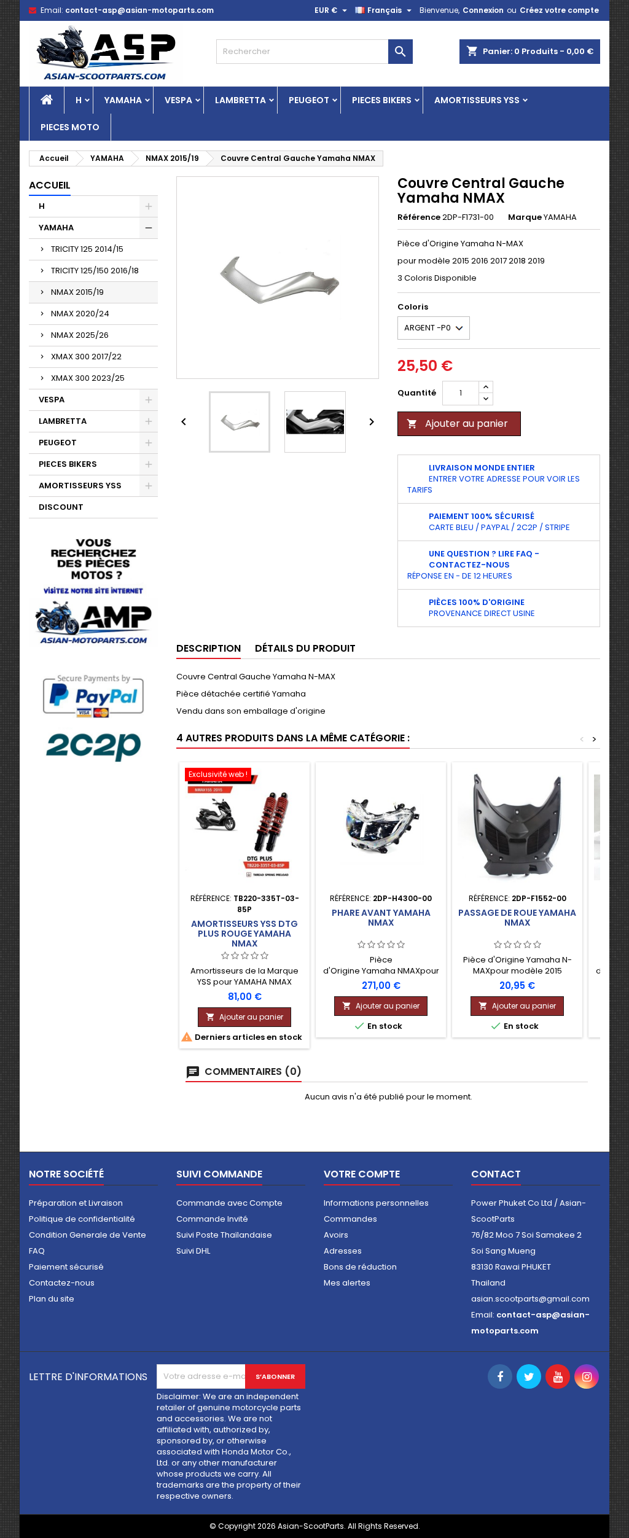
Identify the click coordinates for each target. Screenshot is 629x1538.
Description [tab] (208, 648)
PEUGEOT (309, 100)
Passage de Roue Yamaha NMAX (517, 918)
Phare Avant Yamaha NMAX (381, 918)
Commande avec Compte (229, 1203)
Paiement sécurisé (66, 1267)
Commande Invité (212, 1219)
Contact (496, 1174)
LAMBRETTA (240, 100)
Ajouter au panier (457, 423)
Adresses (343, 1251)
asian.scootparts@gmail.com (530, 1299)
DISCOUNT (61, 507)
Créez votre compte (559, 10)
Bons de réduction (360, 1267)
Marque (525, 217)
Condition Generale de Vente (87, 1235)
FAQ (37, 1251)
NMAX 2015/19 (77, 292)
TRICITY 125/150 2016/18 (95, 270)
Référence (418, 217)
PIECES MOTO (70, 127)
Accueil (50, 185)
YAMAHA (123, 100)
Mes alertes (347, 1283)
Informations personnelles (376, 1203)
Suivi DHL (193, 1251)
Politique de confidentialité (82, 1219)
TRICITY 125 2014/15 (87, 249)
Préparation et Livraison (76, 1203)
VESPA (178, 100)
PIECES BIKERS (382, 100)
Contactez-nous (62, 1283)
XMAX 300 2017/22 (86, 356)
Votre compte (362, 1174)
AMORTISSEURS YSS (477, 100)
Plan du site (51, 1299)
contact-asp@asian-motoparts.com (139, 10)
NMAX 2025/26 (80, 335)
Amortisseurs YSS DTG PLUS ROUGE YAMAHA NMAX (244, 934)
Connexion (483, 10)
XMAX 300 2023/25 (88, 378)
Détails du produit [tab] (305, 648)
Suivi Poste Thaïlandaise (224, 1235)
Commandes (350, 1219)
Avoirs (336, 1235)
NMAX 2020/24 (80, 313)
